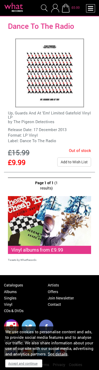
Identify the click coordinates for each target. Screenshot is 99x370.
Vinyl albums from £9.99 (37, 250)
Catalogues (13, 285)
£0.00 (76, 7)
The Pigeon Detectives (33, 121)
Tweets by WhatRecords (22, 260)
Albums (10, 291)
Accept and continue (22, 363)
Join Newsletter (61, 297)
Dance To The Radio (38, 140)
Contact (54, 304)
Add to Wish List (74, 161)
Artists (53, 285)
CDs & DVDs (13, 310)
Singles (10, 297)
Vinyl (8, 304)
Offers (53, 291)
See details (58, 354)
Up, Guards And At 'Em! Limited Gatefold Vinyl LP (49, 115)
